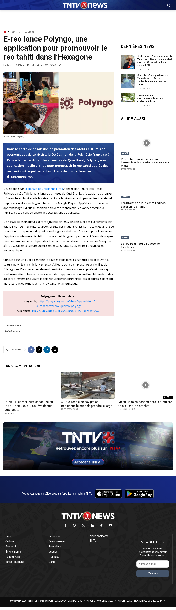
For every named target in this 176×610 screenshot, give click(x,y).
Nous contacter (99, 536)
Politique (125, 197)
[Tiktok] (101, 525)
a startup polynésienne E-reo (44, 189)
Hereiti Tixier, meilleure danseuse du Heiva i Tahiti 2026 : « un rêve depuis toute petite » (28, 406)
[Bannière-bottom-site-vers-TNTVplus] (88, 469)
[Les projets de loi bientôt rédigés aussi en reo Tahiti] (147, 187)
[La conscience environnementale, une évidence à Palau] (128, 100)
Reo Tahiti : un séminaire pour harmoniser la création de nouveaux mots (145, 162)
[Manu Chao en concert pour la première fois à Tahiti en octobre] (145, 385)
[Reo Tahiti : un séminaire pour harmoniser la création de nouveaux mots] (147, 143)
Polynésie (16, 31)
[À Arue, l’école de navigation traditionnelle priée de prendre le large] (88, 385)
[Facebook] (31, 349)
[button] (168, 5)
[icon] (5, 31)
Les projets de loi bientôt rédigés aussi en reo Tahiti (143, 204)
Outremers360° (13, 325)
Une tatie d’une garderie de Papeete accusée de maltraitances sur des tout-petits (152, 80)
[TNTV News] (88, 516)
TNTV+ (94, 540)
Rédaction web (12, 330)
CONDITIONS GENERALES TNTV (104, 601)
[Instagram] (74, 525)
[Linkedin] (46, 349)
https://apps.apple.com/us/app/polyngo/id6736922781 (65, 311)
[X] (39, 349)
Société (125, 237)
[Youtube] (110, 525)
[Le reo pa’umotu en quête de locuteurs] (147, 228)
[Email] (54, 349)
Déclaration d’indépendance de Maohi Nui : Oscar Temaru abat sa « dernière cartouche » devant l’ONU (154, 61)
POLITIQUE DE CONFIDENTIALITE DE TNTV (68, 601)
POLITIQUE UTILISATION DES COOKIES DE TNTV (142, 601)
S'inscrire (153, 573)
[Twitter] (83, 525)
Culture (29, 31)
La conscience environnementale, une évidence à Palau (150, 98)
